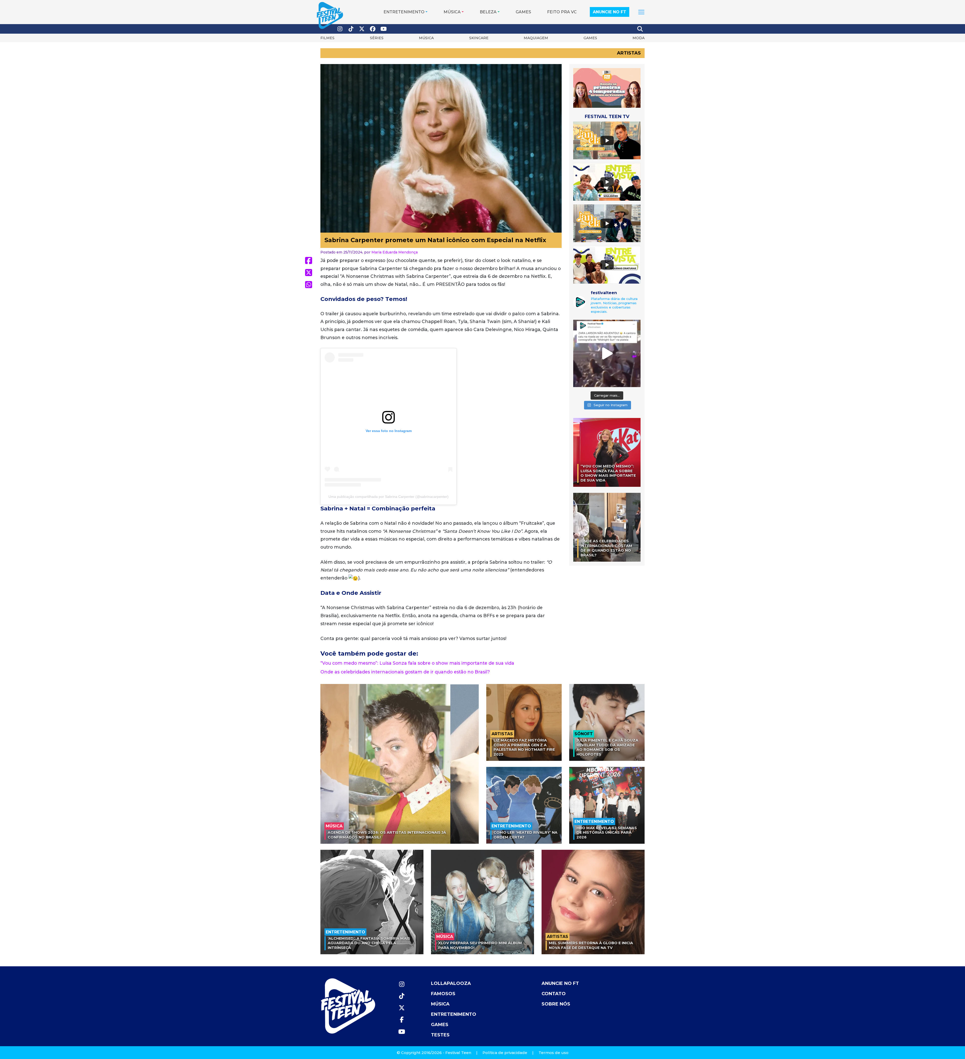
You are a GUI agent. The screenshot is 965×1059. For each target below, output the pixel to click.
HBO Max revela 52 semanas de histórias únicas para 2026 (606, 832)
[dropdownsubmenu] (641, 12)
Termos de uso (553, 1052)
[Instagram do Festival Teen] (340, 29)
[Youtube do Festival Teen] (383, 29)
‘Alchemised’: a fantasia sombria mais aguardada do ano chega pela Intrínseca (369, 943)
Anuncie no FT (609, 12)
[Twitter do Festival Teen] (361, 29)
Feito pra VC (562, 12)
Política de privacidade (504, 1052)
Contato (554, 993)
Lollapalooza (451, 983)
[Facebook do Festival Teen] (372, 29)
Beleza (488, 12)
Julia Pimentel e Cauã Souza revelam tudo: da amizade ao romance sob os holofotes (607, 747)
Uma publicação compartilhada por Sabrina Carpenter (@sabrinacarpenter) (388, 497)
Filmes (327, 38)
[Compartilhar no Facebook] (309, 260)
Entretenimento (403, 12)
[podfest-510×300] (607, 87)
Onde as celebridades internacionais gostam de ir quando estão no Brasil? (405, 671)
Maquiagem (536, 38)
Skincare (479, 38)
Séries (376, 38)
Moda (639, 38)
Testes (440, 1035)
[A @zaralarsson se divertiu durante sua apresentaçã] (607, 353)
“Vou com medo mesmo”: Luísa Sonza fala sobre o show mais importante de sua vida (417, 663)
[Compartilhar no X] (309, 273)
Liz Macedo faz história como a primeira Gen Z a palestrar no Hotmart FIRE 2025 (524, 747)
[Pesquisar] (640, 29)
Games (523, 12)
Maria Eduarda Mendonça (394, 252)
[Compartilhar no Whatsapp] (309, 285)
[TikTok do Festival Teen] (351, 29)
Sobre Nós (556, 1004)
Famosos (443, 993)
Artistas (629, 53)
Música (452, 12)
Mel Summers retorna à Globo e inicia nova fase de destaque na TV (591, 945)
